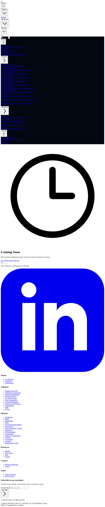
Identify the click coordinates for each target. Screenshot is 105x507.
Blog (6, 455)
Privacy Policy (9, 476)
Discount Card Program (12, 404)
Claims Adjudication (11, 402)
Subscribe (5, 490)
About (3, 4)
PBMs (7, 419)
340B (7, 407)
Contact (4, 28)
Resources (5, 19)
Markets (3, 17)
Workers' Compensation (12, 436)
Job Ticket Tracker (11, 398)
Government (9, 439)
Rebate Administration (12, 395)
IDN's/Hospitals (10, 432)
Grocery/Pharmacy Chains (13, 428)
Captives (8, 437)
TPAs (7, 423)
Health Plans (9, 421)
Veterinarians (9, 434)
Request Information (11, 464)
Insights (7, 451)
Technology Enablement (13, 393)
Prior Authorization (11, 400)
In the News (9, 453)
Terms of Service (10, 474)
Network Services (11, 396)
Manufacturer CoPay (11, 443)
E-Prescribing (9, 406)
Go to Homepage (6, 260)
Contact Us (15, 260)
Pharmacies (8, 430)
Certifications (9, 383)
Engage (7, 457)
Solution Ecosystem (11, 391)
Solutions (4, 9)
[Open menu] (1, 35)
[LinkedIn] (52, 371)
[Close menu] (9, 38)
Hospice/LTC (9, 426)
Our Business (9, 379)
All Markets (9, 417)
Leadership (8, 381)
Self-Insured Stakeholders (13, 425)
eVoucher (8, 441)
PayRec (7, 409)
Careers (7, 466)
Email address (5, 488)
